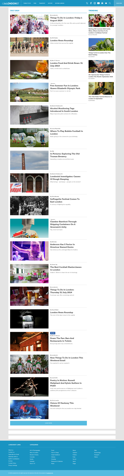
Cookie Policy (12, 463)
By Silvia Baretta (54, 196)
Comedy (32, 457)
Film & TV (32, 463)
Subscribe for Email (13, 454)
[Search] (110, 3)
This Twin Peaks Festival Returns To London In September (100, 97)
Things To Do (27, 3)
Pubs (35, 3)
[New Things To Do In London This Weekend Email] (29, 364)
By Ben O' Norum (55, 60)
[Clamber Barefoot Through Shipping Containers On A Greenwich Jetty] (29, 228)
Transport (42, 3)
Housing (53, 459)
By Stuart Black (54, 309)
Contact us (11, 452)
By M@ (52, 151)
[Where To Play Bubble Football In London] (29, 137)
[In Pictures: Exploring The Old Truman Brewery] (29, 160)
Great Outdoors (55, 454)
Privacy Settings (12, 465)
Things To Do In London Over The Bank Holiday (99, 54)
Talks (95, 450)
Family (31, 459)
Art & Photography (35, 450)
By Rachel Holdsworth (56, 106)
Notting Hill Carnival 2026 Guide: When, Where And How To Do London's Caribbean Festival (100, 31)
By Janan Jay (53, 264)
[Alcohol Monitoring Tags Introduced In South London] (29, 115)
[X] (87, 3)
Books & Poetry (34, 454)
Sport (74, 461)
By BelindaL (53, 241)
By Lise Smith (54, 377)
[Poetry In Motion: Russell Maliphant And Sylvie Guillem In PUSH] (29, 386)
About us (10, 450)
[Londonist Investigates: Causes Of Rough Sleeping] (29, 183)
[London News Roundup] (29, 47)
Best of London (34, 452)
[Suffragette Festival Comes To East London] (29, 205)
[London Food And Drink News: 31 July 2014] (29, 69)
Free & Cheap (55, 452)
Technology (97, 452)
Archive (10, 461)
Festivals (32, 461)
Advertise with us (13, 456)
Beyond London (59, 3)
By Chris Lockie (54, 400)
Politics (75, 454)
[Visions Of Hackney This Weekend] (29, 409)
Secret (74, 459)
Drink (53, 333)
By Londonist (54, 15)
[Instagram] (94, 3)
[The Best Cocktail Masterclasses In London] (29, 273)
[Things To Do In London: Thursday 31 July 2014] (29, 296)
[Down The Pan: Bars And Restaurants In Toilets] (29, 341)
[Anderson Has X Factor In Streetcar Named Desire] (29, 251)
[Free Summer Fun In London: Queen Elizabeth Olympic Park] (29, 92)
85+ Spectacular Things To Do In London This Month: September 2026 (101, 75)
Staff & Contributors (13, 459)
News (74, 450)
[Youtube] (98, 3)
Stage (74, 463)
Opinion (75, 452)
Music (52, 463)
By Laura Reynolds (55, 128)
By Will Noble (54, 38)
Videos (96, 457)
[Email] (106, 3)
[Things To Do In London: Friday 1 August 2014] (29, 24)
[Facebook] (91, 3)
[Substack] (102, 3)
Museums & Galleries (57, 461)
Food (52, 450)
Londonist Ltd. (50, 473)
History (50, 3)
